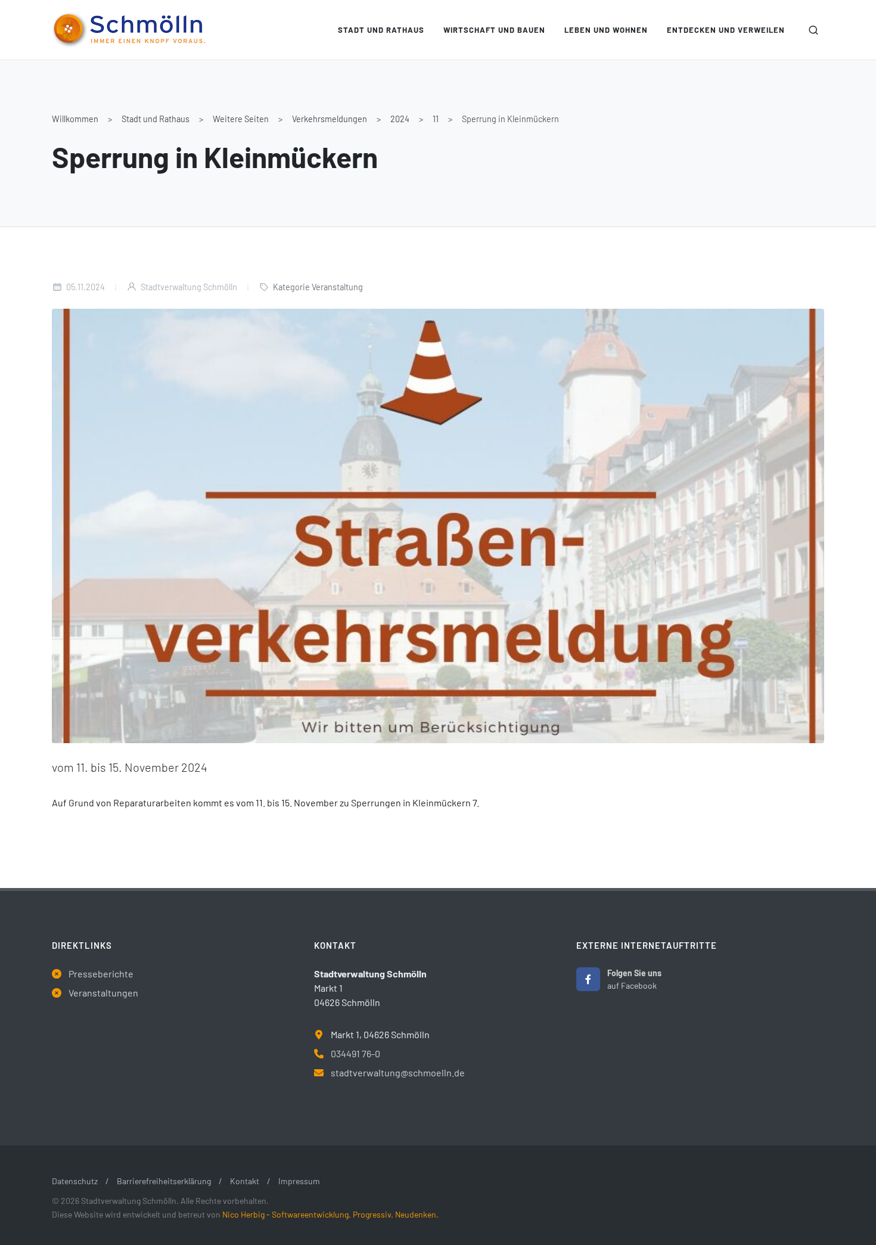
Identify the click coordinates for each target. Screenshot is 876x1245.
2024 (399, 119)
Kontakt (244, 1181)
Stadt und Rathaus (156, 119)
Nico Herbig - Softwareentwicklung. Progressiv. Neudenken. (330, 1214)
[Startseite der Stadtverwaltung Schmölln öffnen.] (128, 30)
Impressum (299, 1181)
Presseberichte (101, 973)
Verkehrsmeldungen (329, 119)
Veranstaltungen (103, 992)
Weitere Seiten (241, 119)
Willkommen (75, 119)
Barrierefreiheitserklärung (164, 1181)
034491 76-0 (355, 1053)
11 (436, 119)
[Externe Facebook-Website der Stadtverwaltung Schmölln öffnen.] (588, 979)
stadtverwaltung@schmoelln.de (398, 1072)
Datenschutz (75, 1181)
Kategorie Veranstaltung (318, 287)
